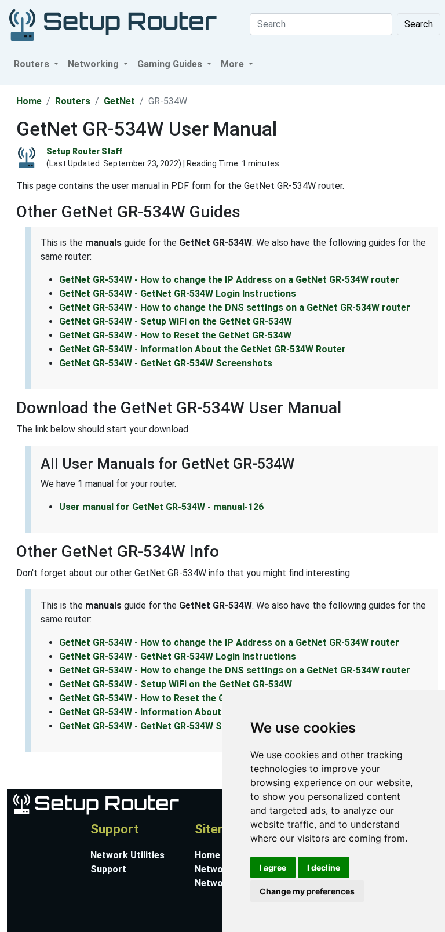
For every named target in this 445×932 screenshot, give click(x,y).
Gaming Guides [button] (171, 64)
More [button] (233, 64)
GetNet (119, 101)
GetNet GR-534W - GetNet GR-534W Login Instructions (177, 293)
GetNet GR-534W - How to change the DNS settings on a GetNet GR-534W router (234, 307)
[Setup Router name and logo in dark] (113, 24)
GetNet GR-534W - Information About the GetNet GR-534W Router (202, 349)
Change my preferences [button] (307, 891)
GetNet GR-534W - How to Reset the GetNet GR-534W (175, 335)
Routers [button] (33, 64)
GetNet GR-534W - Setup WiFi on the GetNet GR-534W (175, 321)
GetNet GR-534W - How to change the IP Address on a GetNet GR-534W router (229, 279)
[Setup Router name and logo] (95, 803)
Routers (72, 101)
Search (418, 24)
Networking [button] (94, 64)
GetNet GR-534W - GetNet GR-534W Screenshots (165, 363)
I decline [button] (323, 867)
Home (29, 101)
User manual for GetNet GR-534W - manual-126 (161, 506)
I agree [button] (273, 867)
